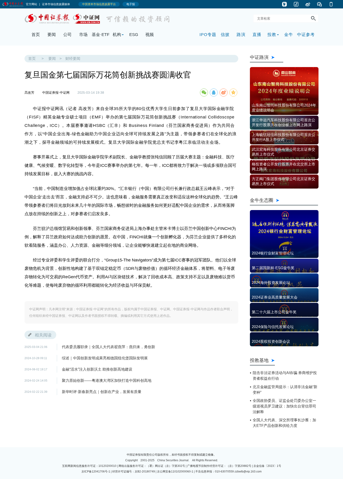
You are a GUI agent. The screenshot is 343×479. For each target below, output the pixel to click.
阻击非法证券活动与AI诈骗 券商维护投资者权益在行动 (285, 375)
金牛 (288, 34)
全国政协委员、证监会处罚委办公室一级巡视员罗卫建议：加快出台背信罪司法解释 (284, 406)
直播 (256, 34)
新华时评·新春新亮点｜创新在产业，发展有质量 (101, 392)
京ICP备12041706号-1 (95, 471)
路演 (241, 34)
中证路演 (266, 57)
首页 (36, 34)
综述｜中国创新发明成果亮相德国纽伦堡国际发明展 (105, 358)
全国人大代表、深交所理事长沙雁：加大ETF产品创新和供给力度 (284, 423)
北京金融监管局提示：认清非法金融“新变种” (285, 389)
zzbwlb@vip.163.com (248, 471)
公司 (67, 34)
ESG (133, 34)
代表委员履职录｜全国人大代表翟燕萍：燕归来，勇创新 (108, 347)
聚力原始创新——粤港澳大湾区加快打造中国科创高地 (106, 380)
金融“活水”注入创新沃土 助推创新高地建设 (97, 369)
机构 (117, 34)
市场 (83, 34)
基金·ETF (100, 34)
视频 (149, 34)
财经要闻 (72, 59)
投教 (271, 34)
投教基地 (259, 360)
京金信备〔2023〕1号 (267, 466)
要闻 (51, 34)
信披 (225, 34)
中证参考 (306, 34)
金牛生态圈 (284, 200)
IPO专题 (208, 34)
